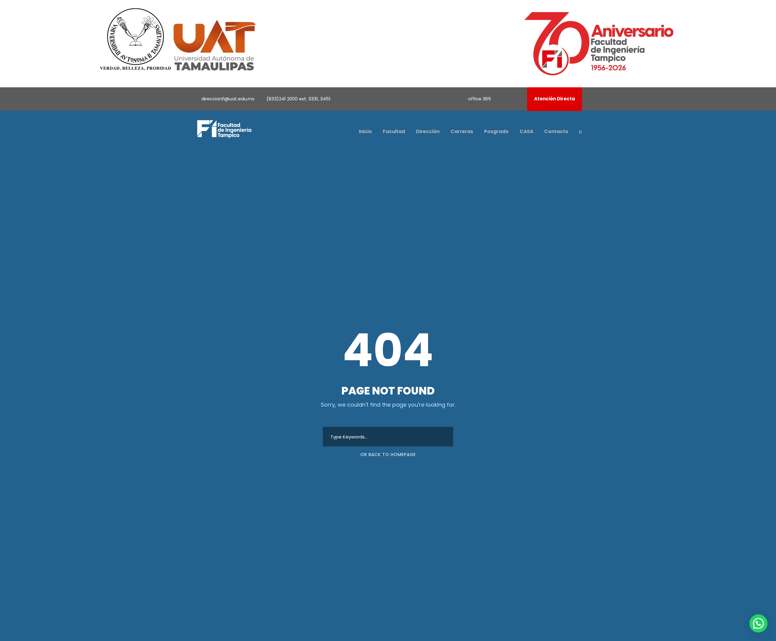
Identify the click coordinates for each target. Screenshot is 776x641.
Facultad (394, 131)
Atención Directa (554, 99)
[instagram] (518, 99)
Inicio (365, 131)
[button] (758, 623)
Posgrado (496, 131)
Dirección (428, 131)
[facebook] (502, 99)
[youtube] (510, 99)
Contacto (556, 131)
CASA (526, 131)
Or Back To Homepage (388, 454)
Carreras (461, 131)
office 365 (479, 99)
